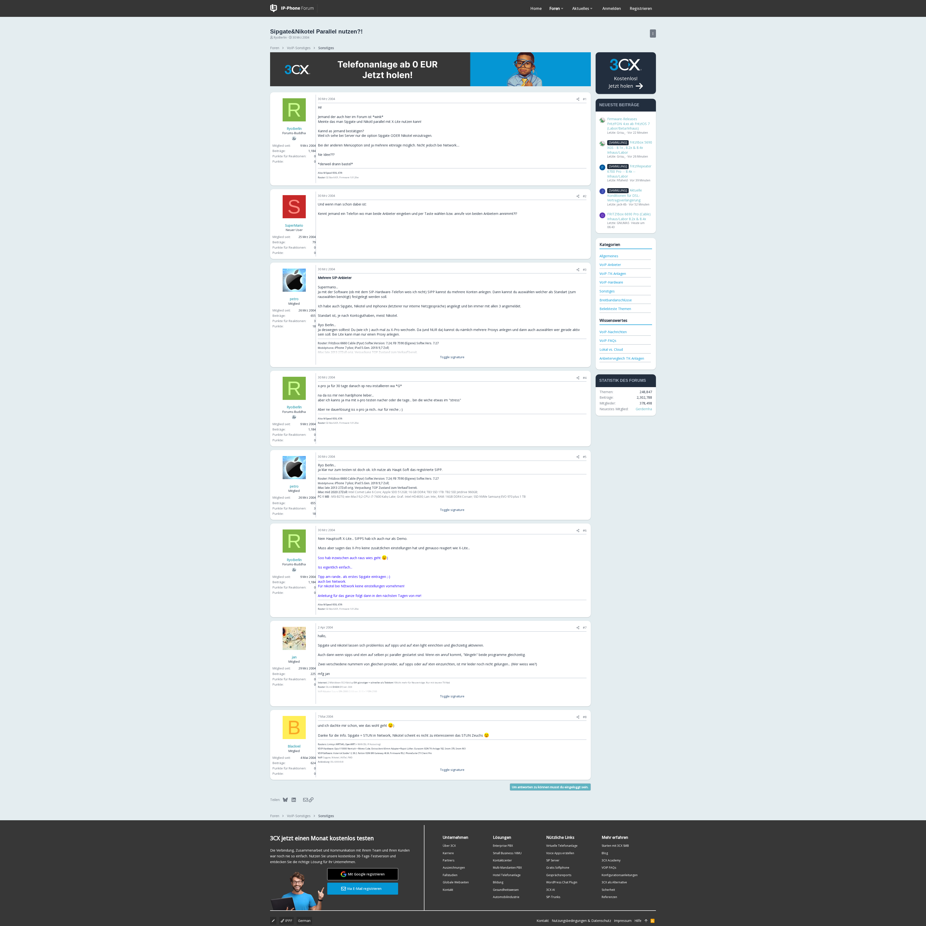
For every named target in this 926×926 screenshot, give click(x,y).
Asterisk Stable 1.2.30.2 (345, 753)
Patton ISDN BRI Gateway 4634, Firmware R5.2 (381, 753)
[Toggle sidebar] (653, 33)
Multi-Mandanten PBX (507, 868)
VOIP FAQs (609, 868)
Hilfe (637, 920)
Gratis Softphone (557, 868)
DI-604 (336, 686)
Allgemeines (608, 256)
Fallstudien (450, 875)
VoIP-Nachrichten (613, 332)
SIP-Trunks (553, 897)
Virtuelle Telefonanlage (562, 846)
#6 (584, 530)
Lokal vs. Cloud (611, 349)
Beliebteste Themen (615, 308)
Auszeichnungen (454, 868)
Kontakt (448, 890)
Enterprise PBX (503, 846)
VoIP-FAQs (607, 340)
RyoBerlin (280, 37)
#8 (584, 717)
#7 (584, 627)
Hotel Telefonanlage (507, 875)
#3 (584, 269)
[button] (562, 8)
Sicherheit (608, 890)
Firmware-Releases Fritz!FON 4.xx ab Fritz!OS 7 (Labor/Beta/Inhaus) (628, 124)
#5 (584, 457)
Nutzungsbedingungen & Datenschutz (581, 920)
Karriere (448, 853)
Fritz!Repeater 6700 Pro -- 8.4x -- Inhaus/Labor (629, 171)
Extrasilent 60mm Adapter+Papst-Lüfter (392, 748)
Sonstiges (607, 291)
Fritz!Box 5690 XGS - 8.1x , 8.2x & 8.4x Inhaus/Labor (629, 147)
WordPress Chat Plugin (561, 882)
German (304, 920)
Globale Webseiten (456, 882)
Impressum (623, 920)
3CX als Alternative (614, 882)
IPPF (288, 920)
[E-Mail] (302, 799)
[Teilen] (578, 99)
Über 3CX (449, 846)
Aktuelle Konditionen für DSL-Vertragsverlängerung (624, 195)
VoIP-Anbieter (610, 264)
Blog (605, 853)
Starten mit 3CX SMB (615, 846)
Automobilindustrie (506, 897)
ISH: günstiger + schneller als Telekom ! (374, 682)
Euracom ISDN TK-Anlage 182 (429, 748)
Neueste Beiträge (619, 105)
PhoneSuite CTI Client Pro (419, 753)
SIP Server (552, 860)
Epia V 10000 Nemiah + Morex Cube (352, 748)
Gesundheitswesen (506, 890)
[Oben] (646, 921)
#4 (584, 378)
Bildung (498, 882)
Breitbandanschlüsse (615, 300)
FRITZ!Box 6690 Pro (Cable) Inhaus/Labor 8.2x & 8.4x (629, 216)
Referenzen (609, 897)
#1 (584, 99)
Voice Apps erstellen (560, 853)
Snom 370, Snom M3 (454, 748)
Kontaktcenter (502, 860)
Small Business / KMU (507, 853)
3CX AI (550, 890)
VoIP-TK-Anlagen (612, 273)
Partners (448, 860)
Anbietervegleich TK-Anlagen (621, 358)
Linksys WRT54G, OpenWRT (341, 744)
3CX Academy (611, 860)
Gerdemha (644, 409)
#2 (584, 196)
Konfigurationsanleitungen (620, 875)
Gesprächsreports (558, 875)
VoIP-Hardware (611, 282)
